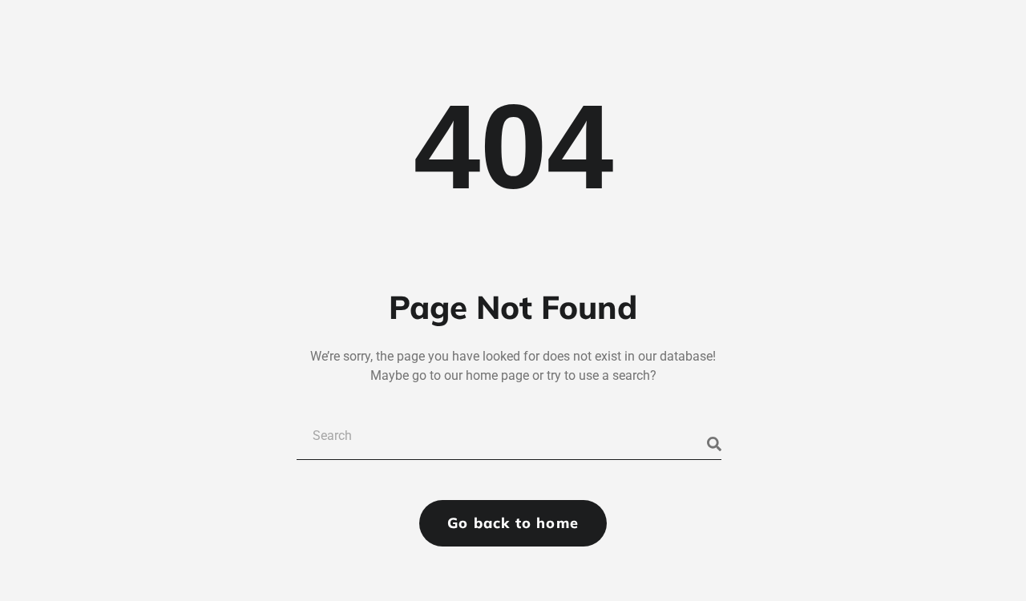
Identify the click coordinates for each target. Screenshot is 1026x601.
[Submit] (714, 444)
